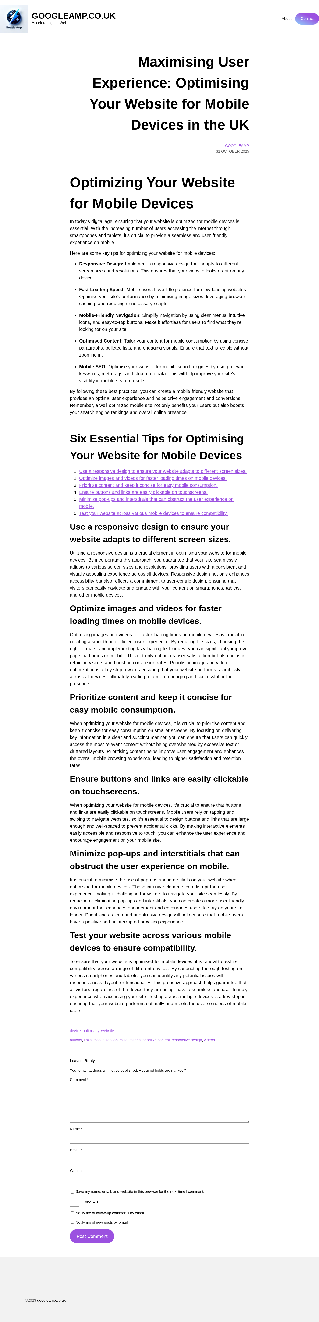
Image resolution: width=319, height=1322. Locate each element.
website (107, 1031)
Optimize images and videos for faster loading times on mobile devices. (153, 478)
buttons (76, 1040)
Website (76, 1171)
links (88, 1040)
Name (76, 1129)
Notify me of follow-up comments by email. (110, 1213)
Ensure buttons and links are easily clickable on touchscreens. (143, 492)
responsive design (187, 1040)
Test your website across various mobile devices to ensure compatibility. (153, 513)
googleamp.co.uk (74, 16)
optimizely (91, 1031)
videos (209, 1040)
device (75, 1031)
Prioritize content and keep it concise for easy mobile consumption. (148, 485)
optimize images (127, 1040)
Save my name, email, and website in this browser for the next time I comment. (139, 1192)
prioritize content (156, 1040)
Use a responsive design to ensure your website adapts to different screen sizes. (163, 471)
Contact (307, 19)
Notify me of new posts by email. (102, 1222)
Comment (79, 1080)
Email (76, 1150)
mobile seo (102, 1040)
